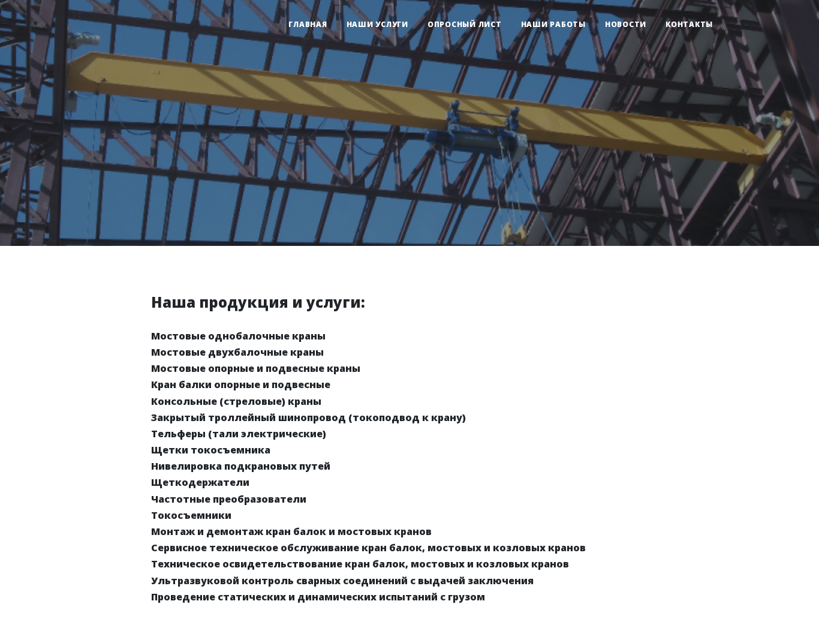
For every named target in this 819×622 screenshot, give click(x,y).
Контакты (689, 24)
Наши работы (553, 24)
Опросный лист (464, 24)
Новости (625, 24)
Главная (307, 24)
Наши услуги (377, 24)
